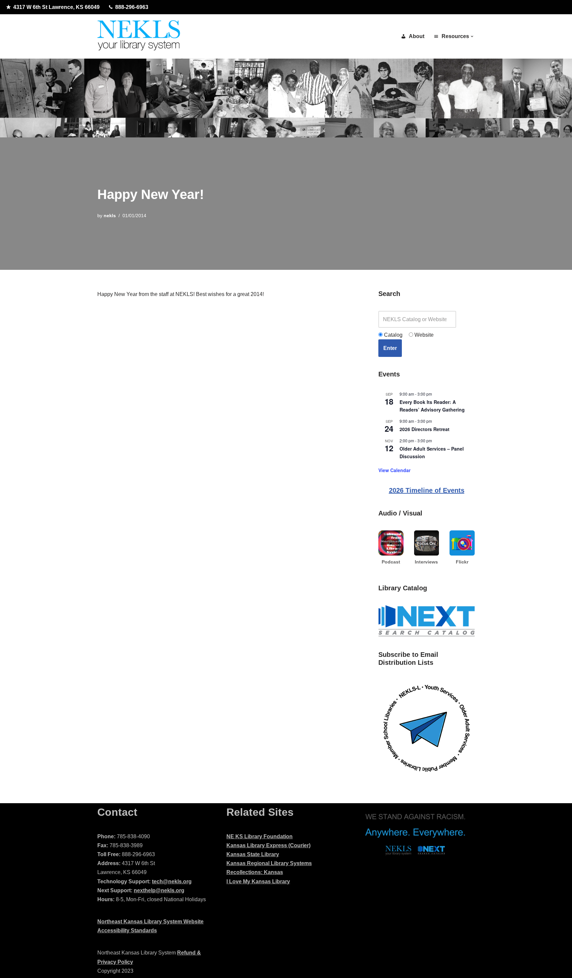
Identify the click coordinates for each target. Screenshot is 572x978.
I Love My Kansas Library (258, 881)
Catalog (393, 335)
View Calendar (394, 470)
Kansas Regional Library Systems (269, 863)
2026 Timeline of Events (426, 490)
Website (423, 335)
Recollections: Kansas (254, 872)
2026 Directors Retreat (425, 429)
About (416, 36)
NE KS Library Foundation (259, 836)
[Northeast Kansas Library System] (138, 36)
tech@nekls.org (172, 881)
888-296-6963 (131, 7)
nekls (110, 215)
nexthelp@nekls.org (159, 890)
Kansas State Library (252, 854)
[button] (472, 36)
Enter (390, 348)
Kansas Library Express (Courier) (268, 845)
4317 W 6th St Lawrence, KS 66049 (56, 7)
